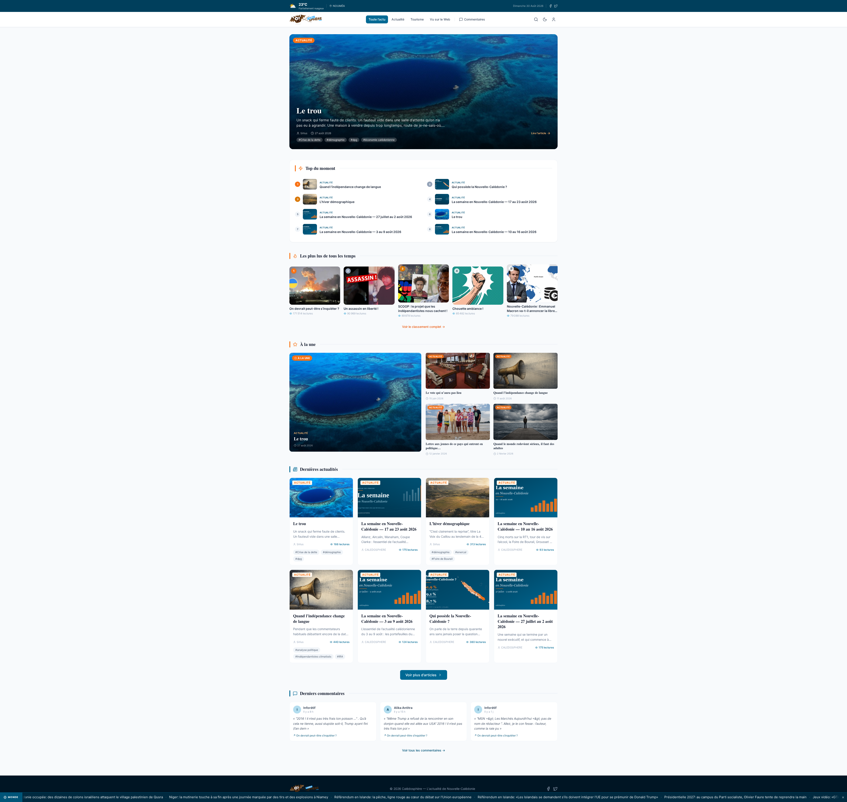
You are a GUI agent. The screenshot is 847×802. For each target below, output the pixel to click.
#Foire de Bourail (442, 558)
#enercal (460, 552)
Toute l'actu (377, 19)
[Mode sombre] (545, 19)
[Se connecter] (554, 19)
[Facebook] (550, 6)
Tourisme (417, 19)
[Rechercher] (536, 19)
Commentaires (474, 19)
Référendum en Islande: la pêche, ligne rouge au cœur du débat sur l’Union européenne (371, 797)
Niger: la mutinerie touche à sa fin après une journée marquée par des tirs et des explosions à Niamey (217, 797)
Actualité (398, 19)
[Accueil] (305, 19)
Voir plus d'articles (421, 675)
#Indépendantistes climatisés (313, 656)
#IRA (340, 656)
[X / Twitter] (556, 6)
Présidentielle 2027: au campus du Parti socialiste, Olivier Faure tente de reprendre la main (704, 797)
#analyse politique (306, 650)
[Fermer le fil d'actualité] (843, 797)
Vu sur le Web (440, 19)
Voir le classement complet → (423, 327)
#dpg (354, 139)
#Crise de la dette (309, 139)
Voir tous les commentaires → (423, 750)
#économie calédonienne (379, 139)
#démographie (336, 139)
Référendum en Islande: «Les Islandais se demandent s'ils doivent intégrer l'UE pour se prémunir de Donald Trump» (537, 797)
